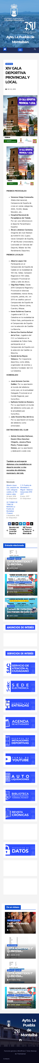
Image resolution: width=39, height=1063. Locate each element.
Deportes (9, 64)
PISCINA (18, 558)
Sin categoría (12, 945)
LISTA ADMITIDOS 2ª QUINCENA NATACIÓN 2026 (20, 951)
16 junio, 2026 (15, 980)
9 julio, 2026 (14, 955)
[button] (35, 49)
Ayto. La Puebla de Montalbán (28, 1030)
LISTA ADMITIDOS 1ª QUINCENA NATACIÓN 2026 (19, 564)
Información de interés (23, 582)
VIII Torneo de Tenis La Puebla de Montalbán (27, 530)
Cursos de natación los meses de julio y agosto (19, 611)
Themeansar (21, 1054)
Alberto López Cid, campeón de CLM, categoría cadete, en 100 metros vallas (12, 489)
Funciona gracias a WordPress (14, 1051)
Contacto (6, 1059)
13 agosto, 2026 (16, 930)
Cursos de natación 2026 (19, 587)
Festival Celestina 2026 (18, 925)
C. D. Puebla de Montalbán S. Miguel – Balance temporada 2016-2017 (26, 489)
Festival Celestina (14, 920)
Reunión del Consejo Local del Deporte (14, 530)
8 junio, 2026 (14, 1005)
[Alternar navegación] (20, 49)
